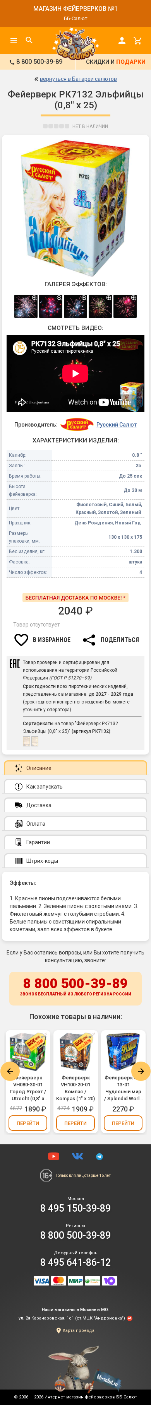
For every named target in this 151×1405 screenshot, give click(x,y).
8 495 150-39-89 (75, 1208)
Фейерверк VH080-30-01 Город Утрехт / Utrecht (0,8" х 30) (28, 1088)
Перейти (28, 1123)
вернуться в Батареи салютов (78, 79)
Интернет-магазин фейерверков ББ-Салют (91, 1397)
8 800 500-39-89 (75, 986)
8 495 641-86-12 (75, 1262)
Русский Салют (116, 425)
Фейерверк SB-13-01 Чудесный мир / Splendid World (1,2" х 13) (123, 1088)
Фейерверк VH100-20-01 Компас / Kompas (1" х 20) (75, 1088)
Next (141, 1071)
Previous (10, 1071)
